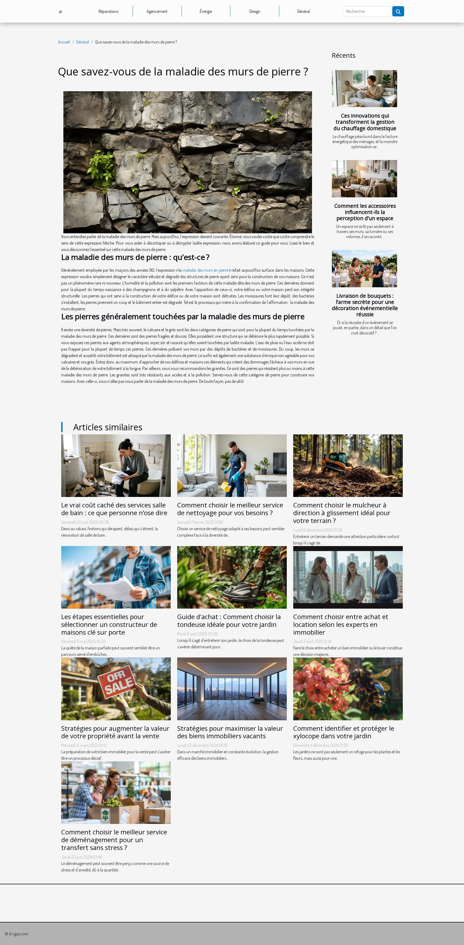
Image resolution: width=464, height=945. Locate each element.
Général (303, 11)
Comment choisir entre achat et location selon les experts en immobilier (340, 624)
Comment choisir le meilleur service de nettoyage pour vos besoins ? (230, 508)
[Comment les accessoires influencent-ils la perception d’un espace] (364, 178)
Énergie (206, 11)
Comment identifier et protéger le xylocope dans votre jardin (343, 732)
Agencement (157, 11)
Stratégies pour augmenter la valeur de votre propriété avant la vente (115, 732)
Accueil (64, 42)
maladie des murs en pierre (205, 270)
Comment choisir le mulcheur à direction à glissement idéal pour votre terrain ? (341, 512)
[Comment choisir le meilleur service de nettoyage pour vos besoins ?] (232, 465)
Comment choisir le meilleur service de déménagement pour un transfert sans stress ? (114, 839)
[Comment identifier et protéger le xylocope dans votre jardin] (348, 688)
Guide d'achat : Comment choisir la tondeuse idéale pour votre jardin (229, 620)
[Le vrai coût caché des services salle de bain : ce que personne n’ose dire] (116, 465)
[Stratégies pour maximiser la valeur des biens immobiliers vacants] (232, 688)
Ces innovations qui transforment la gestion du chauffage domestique (365, 122)
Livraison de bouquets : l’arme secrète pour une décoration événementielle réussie (365, 305)
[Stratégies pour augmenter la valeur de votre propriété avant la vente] (116, 688)
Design (254, 11)
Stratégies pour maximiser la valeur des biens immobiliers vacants (230, 732)
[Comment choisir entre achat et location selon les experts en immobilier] (348, 576)
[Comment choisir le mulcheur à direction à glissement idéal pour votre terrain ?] (348, 465)
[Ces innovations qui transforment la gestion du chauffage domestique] (364, 88)
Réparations (108, 11)
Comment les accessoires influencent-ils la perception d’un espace (365, 212)
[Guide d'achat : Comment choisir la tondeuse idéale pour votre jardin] (232, 576)
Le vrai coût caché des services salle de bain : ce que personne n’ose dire (114, 508)
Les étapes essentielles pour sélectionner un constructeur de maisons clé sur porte (109, 624)
